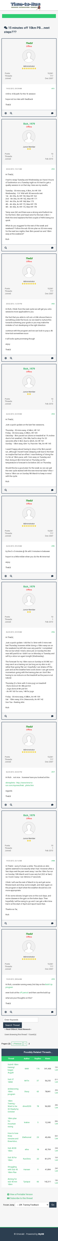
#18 (53, 861)
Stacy (26, 1091)
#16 (53, 632)
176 (37, 1069)
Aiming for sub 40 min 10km (12, 1181)
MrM (27, 1069)
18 (38, 1149)
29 (38, 1137)
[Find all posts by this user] (11, 113)
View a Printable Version (21, 1194)
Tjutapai (26, 1182)
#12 (53, 169)
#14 (53, 414)
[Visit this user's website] (6, 113)
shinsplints (10, 783)
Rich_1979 (29, 123)
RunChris (27, 1159)
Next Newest (24, 1029)
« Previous (17, 1044)
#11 (53, 89)
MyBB (41, 1234)
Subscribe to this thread (21, 1198)
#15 (53, 546)
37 (38, 1081)
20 (38, 1159)
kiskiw (27, 1122)
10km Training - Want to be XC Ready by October (13, 1106)
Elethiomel (26, 1137)
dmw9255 (27, 1106)
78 (38, 1106)
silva (27, 1149)
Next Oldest (11, 1029)
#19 (53, 979)
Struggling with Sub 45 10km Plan (13, 1169)
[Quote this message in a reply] (52, 113)
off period (23, 992)
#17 (53, 772)
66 (38, 1182)
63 (38, 1091)
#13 (53, 304)
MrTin (26, 1081)
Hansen (26, 1169)
